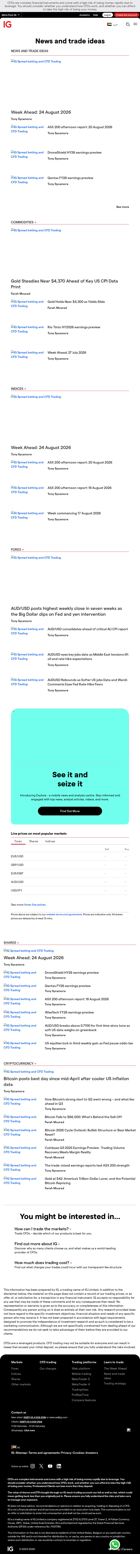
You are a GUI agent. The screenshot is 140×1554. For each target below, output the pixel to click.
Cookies (78, 1452)
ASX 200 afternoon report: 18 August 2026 (80, 487)
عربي (115, 24)
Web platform (81, 1368)
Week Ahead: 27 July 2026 (67, 352)
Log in (107, 14)
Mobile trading (81, 1373)
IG (12, 1452)
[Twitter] (41, 1466)
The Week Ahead (115, 1368)
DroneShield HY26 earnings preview (75, 152)
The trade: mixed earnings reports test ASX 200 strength (87, 1165)
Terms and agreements (44, 1452)
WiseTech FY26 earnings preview (69, 1012)
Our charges (48, 1368)
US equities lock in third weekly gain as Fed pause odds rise (89, 1043)
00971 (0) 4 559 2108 (35, 1417)
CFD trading (48, 1362)
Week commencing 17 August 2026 (74, 513)
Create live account (126, 14)
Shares (33, 841)
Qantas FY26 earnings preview (70, 178)
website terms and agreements (64, 914)
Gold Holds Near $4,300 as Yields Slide (76, 301)
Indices (17, 388)
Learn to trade (114, 1362)
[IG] (8, 24)
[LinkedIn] (59, 1466)
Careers (127, 1549)
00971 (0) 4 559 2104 (31, 1421)
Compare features (84, 1400)
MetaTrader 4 (81, 1384)
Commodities (22, 222)
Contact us (18, 1412)
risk (128, 1482)
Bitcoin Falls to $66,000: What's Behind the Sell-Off (83, 1117)
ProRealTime (80, 1394)
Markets (16, 1362)
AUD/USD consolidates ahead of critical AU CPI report (88, 629)
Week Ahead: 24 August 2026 (41, 112)
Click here (29, 1430)
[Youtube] (50, 1466)
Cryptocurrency (19, 1063)
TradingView (80, 1389)
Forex (16, 549)
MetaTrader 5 (81, 1379)
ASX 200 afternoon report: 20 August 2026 (80, 127)
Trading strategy (115, 1383)
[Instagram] (32, 1466)
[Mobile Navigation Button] (135, 24)
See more (122, 206)
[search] (127, 24)
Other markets (21, 1384)
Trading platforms (84, 1362)
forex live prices (35, 904)
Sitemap (21, 1452)
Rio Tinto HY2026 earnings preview (74, 327)
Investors (92, 1452)
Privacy (66, 1452)
